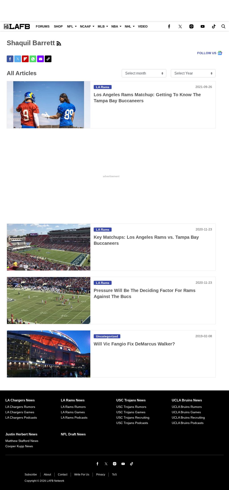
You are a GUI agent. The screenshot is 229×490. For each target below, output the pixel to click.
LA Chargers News (20, 400)
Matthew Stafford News (21, 441)
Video (143, 26)
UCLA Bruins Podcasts (188, 423)
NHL (128, 26)
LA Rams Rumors (73, 407)
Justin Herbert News (21, 434)
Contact (62, 474)
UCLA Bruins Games (186, 412)
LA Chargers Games (19, 412)
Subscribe (31, 474)
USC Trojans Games (130, 412)
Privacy (100, 474)
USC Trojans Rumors (131, 407)
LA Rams (102, 87)
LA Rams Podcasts (74, 417)
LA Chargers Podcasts (21, 417)
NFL (70, 26)
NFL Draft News (73, 434)
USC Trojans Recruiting (132, 417)
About (47, 474)
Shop (58, 26)
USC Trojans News (131, 400)
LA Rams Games (73, 412)
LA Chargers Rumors (20, 407)
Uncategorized (107, 336)
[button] (222, 26)
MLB (101, 26)
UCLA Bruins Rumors (187, 407)
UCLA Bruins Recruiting (188, 417)
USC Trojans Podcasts (132, 423)
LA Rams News (73, 400)
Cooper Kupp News (19, 446)
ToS (114, 474)
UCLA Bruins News (187, 400)
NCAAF (85, 26)
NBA (114, 26)
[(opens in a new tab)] (169, 26)
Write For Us (81, 474)
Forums (42, 26)
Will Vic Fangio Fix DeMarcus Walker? (134, 343)
